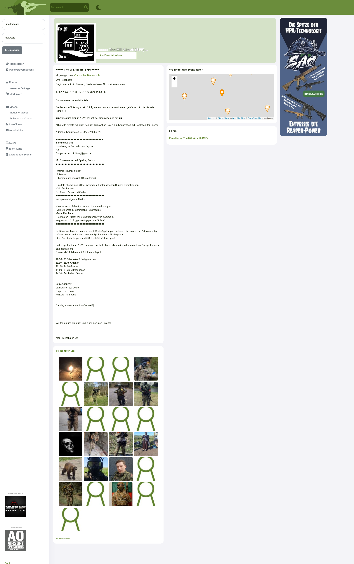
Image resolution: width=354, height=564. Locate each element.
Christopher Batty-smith (87, 75)
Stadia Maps (223, 118)
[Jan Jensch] (95, 444)
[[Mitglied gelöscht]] (121, 419)
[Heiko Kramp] (146, 369)
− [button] (174, 84)
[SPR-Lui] (70, 369)
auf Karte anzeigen (63, 538)
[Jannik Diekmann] (121, 369)
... (132, 55)
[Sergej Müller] (70, 419)
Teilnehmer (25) (65, 350)
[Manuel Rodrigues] (121, 494)
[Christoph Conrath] (146, 469)
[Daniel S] (95, 469)
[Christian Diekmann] (95, 369)
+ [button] (174, 78)
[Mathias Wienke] (95, 419)
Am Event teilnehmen (111, 55)
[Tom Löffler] (121, 469)
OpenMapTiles (238, 118)
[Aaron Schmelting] (146, 394)
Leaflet (211, 118)
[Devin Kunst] (95, 394)
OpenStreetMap (255, 118)
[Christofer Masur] (146, 444)
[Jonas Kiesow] (95, 494)
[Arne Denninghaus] (70, 519)
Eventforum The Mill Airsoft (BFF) (188, 138)
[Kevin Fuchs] (121, 444)
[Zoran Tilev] (146, 419)
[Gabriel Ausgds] (146, 494)
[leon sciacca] (121, 394)
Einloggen (13, 50)
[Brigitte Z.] (70, 469)
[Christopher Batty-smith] (70, 494)
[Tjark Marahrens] (70, 394)
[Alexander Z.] (70, 444)
